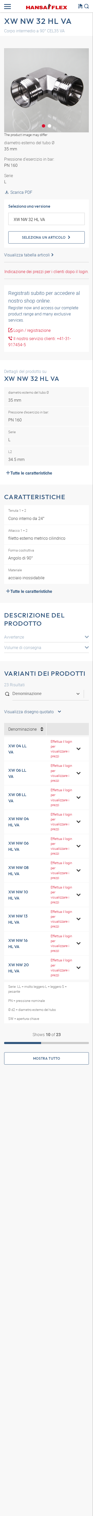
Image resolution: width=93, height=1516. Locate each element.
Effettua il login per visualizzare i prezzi (61, 749)
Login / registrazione (31, 330)
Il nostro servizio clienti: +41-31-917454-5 (39, 341)
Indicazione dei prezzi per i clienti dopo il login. (46, 271)
